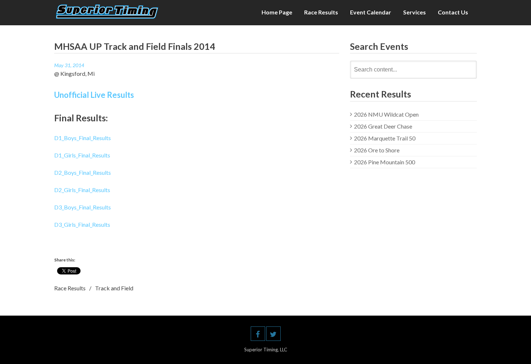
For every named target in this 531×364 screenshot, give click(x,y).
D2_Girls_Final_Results (82, 189)
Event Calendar (370, 12)
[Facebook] (258, 333)
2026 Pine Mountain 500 (384, 162)
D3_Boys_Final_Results (82, 207)
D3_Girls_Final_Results (82, 224)
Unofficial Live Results (94, 95)
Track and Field (114, 288)
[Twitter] (273, 333)
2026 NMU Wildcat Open (386, 114)
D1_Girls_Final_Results (82, 155)
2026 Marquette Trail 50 (384, 138)
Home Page (277, 12)
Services (414, 12)
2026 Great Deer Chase (383, 126)
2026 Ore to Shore (377, 150)
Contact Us (453, 12)
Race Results (321, 12)
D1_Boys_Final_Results (82, 137)
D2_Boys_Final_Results (82, 172)
